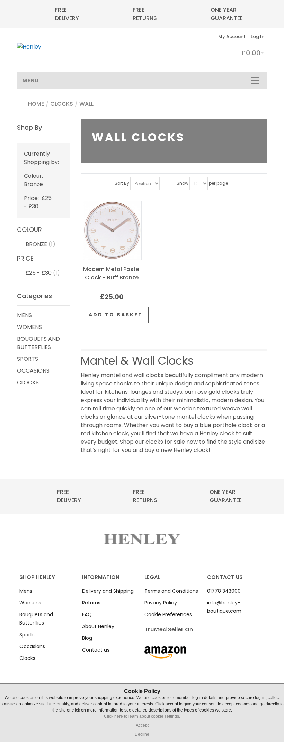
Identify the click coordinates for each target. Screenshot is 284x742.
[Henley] (29, 47)
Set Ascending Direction (166, 183)
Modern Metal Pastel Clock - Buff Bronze (112, 273)
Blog (87, 638)
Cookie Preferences (168, 614)
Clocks (61, 104)
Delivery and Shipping (108, 590)
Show (182, 183)
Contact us (95, 649)
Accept (142, 725)
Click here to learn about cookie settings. (142, 716)
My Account (232, 36)
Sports (27, 359)
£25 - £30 (39, 273)
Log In (257, 36)
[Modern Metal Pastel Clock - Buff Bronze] (112, 230)
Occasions (33, 371)
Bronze (36, 244)
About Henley (98, 626)
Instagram (220, 624)
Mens (24, 315)
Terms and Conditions (171, 590)
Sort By (122, 183)
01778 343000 (224, 590)
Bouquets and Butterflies (38, 343)
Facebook (211, 624)
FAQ (87, 614)
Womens (29, 327)
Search (196, 36)
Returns (91, 602)
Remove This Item (59, 176)
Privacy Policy (160, 602)
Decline (142, 734)
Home (36, 104)
